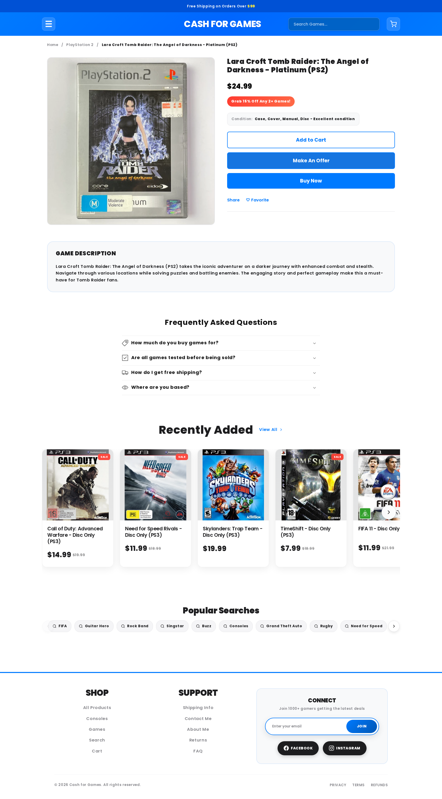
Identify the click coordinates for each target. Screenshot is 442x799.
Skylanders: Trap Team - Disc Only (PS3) (232, 532)
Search (97, 740)
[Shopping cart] (393, 24)
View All (268, 429)
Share (233, 200)
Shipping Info (198, 708)
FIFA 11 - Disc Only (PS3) (386, 529)
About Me (198, 729)
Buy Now (311, 180)
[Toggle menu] (48, 24)
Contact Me (198, 719)
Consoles (97, 719)
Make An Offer (311, 160)
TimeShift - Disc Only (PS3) (306, 532)
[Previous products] (53, 512)
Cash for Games (222, 24)
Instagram (348, 748)
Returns (198, 740)
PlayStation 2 (80, 44)
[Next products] (389, 512)
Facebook (302, 748)
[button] (221, 343)
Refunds (379, 785)
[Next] (394, 626)
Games (97, 729)
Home (52, 44)
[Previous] (48, 626)
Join (362, 726)
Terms (358, 785)
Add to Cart (311, 139)
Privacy (338, 785)
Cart (97, 751)
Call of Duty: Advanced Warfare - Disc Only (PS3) (75, 535)
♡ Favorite (257, 200)
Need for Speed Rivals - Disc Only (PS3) (153, 532)
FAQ (198, 751)
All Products (97, 708)
